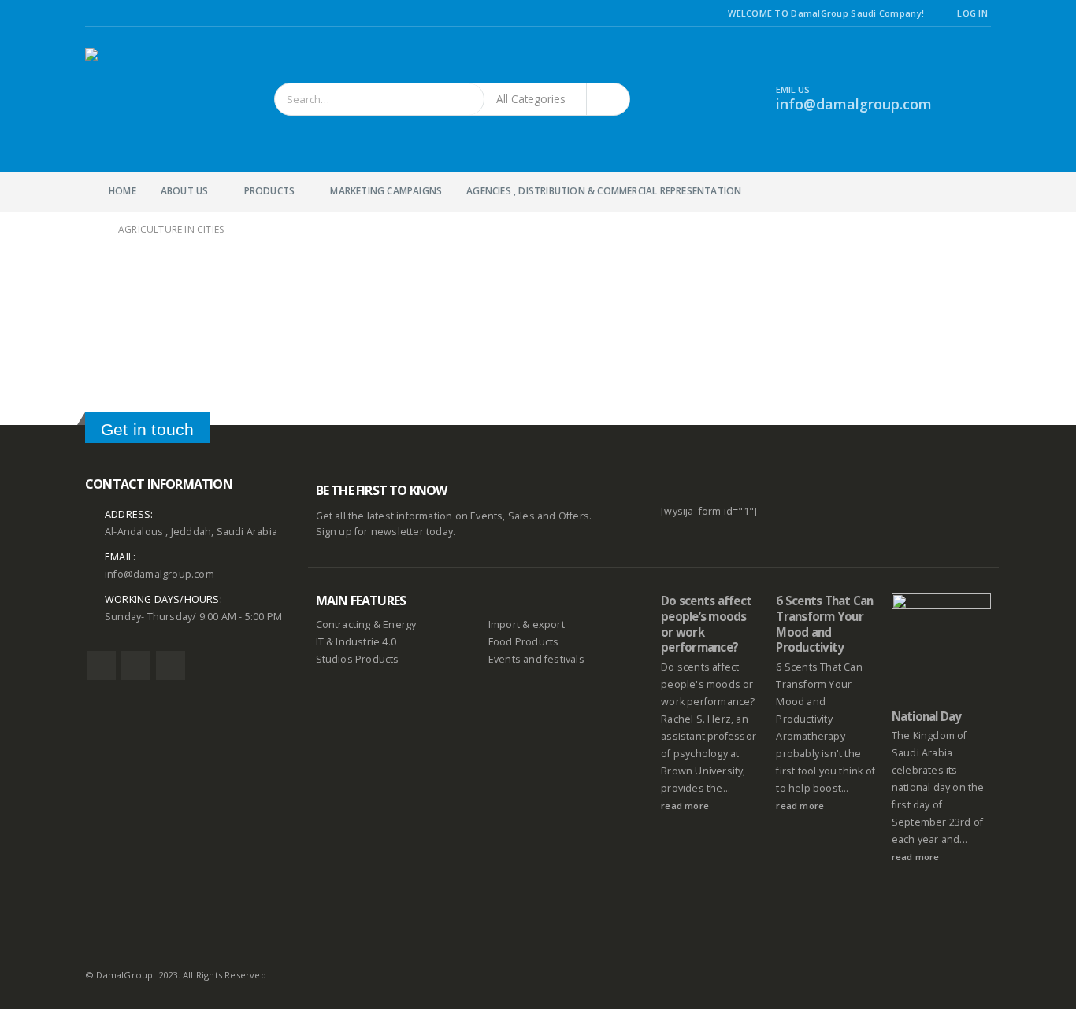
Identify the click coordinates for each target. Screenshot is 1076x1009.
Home (122, 191)
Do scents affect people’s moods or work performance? (706, 624)
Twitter (135, 665)
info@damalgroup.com (159, 574)
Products (269, 191)
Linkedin (170, 665)
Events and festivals (536, 659)
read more (686, 805)
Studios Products (357, 659)
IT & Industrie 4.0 (356, 642)
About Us (185, 191)
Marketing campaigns (386, 191)
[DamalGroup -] (132, 99)
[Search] (608, 99)
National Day (927, 716)
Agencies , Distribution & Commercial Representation (603, 191)
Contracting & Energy (366, 624)
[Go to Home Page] (90, 229)
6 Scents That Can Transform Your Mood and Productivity (824, 624)
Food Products (523, 642)
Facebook (101, 665)
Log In (972, 13)
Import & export (526, 624)
